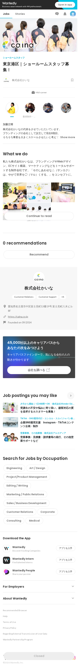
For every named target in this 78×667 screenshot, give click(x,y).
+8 (62, 296)
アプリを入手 (65, 548)
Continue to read (39, 216)
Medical (34, 520)
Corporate (47, 512)
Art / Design (37, 468)
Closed (39, 656)
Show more (67, 137)
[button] (40, 538)
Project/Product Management (27, 477)
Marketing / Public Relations (25, 494)
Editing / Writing (17, 485)
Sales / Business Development (26, 503)
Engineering (14, 468)
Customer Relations (24, 296)
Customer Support (47, 296)
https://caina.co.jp (18, 316)
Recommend (39, 254)
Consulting (14, 520)
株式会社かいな (38, 288)
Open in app (65, 4)
